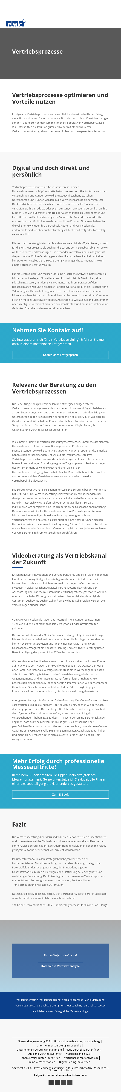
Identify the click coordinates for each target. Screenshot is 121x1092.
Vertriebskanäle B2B (78, 1053)
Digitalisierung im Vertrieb (74, 1062)
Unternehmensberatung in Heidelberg (77, 1041)
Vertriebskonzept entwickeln (81, 1058)
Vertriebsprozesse (95, 1005)
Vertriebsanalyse (25, 1005)
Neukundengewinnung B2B (34, 1041)
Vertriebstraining (43, 1011)
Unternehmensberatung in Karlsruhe (59, 1045)
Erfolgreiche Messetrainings (71, 1011)
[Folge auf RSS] (63, 1082)
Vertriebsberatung (48, 1005)
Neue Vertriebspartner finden (83, 1049)
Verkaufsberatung (27, 1000)
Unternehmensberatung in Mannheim (39, 1049)
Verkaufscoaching (49, 1000)
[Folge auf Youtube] (69, 1082)
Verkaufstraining (94, 1000)
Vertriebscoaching (71, 1005)
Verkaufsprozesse (72, 1000)
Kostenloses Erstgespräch (60, 355)
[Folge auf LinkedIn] (57, 1082)
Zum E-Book (60, 794)
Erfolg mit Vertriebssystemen (45, 1053)
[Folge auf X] (51, 1082)
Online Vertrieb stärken (41, 1062)
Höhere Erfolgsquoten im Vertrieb (40, 1058)
